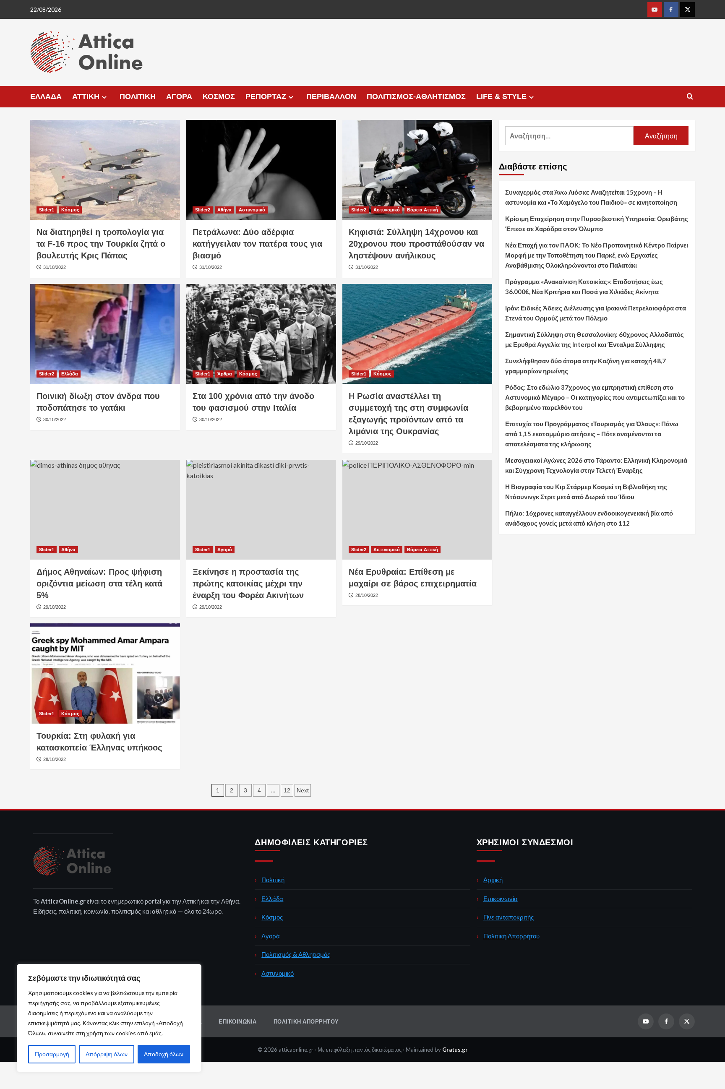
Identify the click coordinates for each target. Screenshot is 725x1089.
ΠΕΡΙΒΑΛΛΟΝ (331, 96)
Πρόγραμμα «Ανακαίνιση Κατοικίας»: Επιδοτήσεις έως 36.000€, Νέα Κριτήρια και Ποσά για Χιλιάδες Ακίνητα (584, 286)
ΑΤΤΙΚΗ (85, 96)
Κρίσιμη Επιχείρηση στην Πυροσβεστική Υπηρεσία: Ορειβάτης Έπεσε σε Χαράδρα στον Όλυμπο (596, 223)
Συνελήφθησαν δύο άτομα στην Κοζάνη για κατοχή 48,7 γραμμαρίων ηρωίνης (585, 366)
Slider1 (46, 209)
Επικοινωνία (500, 898)
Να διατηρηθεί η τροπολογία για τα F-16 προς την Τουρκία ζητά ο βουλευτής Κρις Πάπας (101, 243)
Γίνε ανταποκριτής (508, 917)
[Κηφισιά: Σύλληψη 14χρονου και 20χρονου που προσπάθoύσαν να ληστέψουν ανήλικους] (417, 170)
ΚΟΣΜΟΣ (219, 96)
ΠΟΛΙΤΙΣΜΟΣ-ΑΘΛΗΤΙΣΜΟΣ (416, 96)
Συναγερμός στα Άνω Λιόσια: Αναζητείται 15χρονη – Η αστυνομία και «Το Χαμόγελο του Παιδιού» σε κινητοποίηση (591, 197)
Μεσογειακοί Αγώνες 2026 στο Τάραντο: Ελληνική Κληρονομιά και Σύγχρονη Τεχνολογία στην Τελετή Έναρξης (596, 465)
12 (287, 790)
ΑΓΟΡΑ (179, 96)
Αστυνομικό (252, 209)
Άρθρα (224, 373)
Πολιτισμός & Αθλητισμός (295, 954)
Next (303, 790)
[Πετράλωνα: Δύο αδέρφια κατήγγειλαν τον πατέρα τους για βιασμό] (261, 170)
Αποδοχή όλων (163, 1054)
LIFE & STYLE (501, 96)
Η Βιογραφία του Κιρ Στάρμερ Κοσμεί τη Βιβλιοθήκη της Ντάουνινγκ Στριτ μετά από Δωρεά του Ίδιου (586, 491)
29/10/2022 (366, 443)
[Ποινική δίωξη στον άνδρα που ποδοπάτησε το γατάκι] (105, 334)
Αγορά (224, 549)
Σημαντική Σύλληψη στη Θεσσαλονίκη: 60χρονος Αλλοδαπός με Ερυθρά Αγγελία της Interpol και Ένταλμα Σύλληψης (594, 339)
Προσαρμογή (52, 1054)
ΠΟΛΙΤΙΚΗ (138, 96)
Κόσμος (70, 209)
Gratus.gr (455, 1049)
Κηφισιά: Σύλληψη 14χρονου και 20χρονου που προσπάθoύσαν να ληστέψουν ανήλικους (416, 243)
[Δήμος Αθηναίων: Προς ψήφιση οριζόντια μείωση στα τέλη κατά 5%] (105, 510)
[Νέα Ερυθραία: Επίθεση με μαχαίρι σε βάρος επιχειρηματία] (417, 510)
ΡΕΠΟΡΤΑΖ (265, 96)
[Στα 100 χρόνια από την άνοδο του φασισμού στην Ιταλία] (261, 334)
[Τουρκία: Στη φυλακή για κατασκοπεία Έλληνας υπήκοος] (105, 673)
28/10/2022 (54, 759)
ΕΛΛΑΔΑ (46, 96)
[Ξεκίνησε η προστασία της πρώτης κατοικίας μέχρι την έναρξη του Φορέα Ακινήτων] (261, 510)
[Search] (690, 96)
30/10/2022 (54, 419)
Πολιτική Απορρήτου (511, 936)
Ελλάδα (69, 373)
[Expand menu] (104, 97)
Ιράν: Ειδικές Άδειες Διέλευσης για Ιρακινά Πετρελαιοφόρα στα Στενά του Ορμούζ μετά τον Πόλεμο (595, 313)
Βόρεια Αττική (422, 209)
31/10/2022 (54, 267)
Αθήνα (224, 209)
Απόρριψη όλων (107, 1054)
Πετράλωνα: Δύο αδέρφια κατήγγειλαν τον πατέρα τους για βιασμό (257, 243)
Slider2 (202, 209)
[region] (109, 1018)
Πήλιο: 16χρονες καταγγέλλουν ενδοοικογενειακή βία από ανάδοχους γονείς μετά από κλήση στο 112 (589, 518)
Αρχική (493, 879)
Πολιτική (272, 879)
